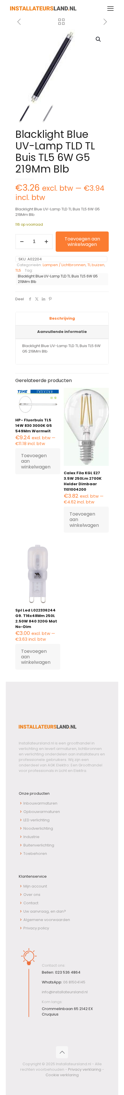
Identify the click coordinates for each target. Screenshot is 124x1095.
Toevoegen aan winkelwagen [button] (35, 461)
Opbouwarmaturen (41, 811)
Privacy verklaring (84, 1069)
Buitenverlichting (38, 845)
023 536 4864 (67, 972)
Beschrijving (62, 318)
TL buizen (95, 265)
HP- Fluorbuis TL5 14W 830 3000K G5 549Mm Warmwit (33, 425)
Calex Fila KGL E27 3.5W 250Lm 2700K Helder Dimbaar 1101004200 (83, 481)
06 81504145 (74, 982)
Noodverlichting (38, 828)
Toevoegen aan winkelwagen (82, 242)
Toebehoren (35, 853)
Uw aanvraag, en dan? (44, 911)
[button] (98, 39)
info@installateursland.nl (65, 992)
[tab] (62, 318)
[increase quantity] (46, 242)
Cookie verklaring (62, 1075)
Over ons (31, 894)
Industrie (31, 837)
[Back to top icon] (62, 1052)
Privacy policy (36, 928)
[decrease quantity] (22, 242)
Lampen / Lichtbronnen (64, 265)
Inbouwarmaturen (40, 803)
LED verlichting (36, 820)
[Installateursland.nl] (43, 8)
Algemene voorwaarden (46, 919)
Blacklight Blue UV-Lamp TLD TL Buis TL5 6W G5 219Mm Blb (58, 279)
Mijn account (35, 886)
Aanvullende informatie (62, 331)
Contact (30, 903)
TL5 (18, 270)
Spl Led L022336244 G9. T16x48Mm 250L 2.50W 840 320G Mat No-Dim (36, 618)
